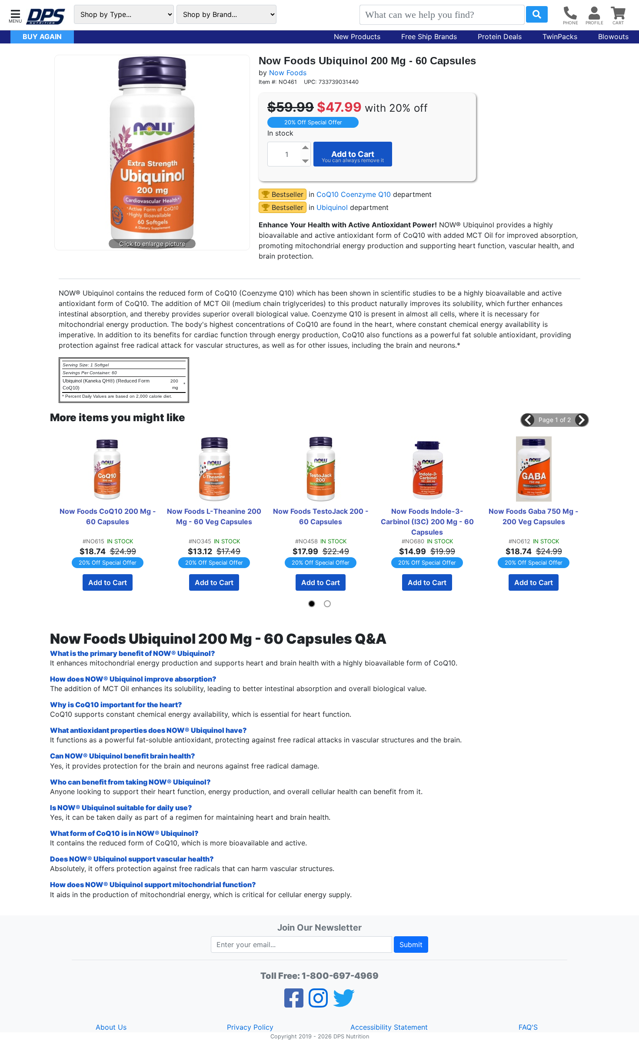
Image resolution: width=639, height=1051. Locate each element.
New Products (357, 36)
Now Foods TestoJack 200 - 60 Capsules (321, 516)
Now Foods (287, 72)
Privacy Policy (250, 1027)
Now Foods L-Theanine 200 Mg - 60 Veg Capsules (215, 516)
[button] (15, 15)
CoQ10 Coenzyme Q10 (353, 194)
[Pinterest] (318, 1003)
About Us (111, 1027)
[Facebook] (294, 1003)
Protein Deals (500, 36)
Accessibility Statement (389, 1027)
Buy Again (42, 36)
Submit (411, 944)
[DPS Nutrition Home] (45, 17)
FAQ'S (528, 1027)
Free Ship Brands (429, 36)
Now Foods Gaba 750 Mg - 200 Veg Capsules (534, 516)
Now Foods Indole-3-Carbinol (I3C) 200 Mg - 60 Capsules (428, 521)
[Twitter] (343, 1003)
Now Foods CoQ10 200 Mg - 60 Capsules (108, 516)
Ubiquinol (332, 207)
